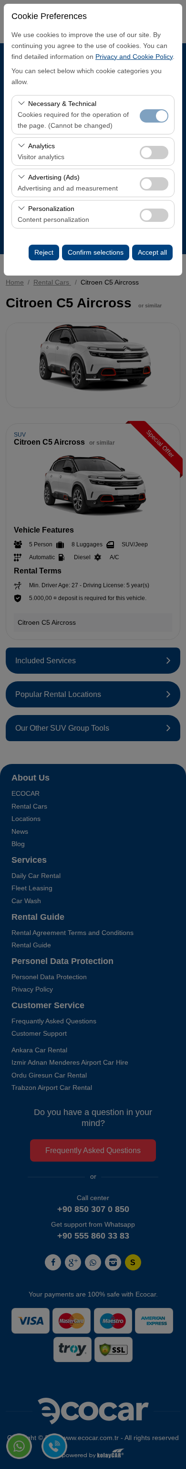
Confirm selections (96, 252)
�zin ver (154, 152)
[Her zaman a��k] (154, 115)
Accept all (152, 252)
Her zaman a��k (154, 116)
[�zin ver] (154, 151)
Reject (43, 252)
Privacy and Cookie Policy (134, 56)
